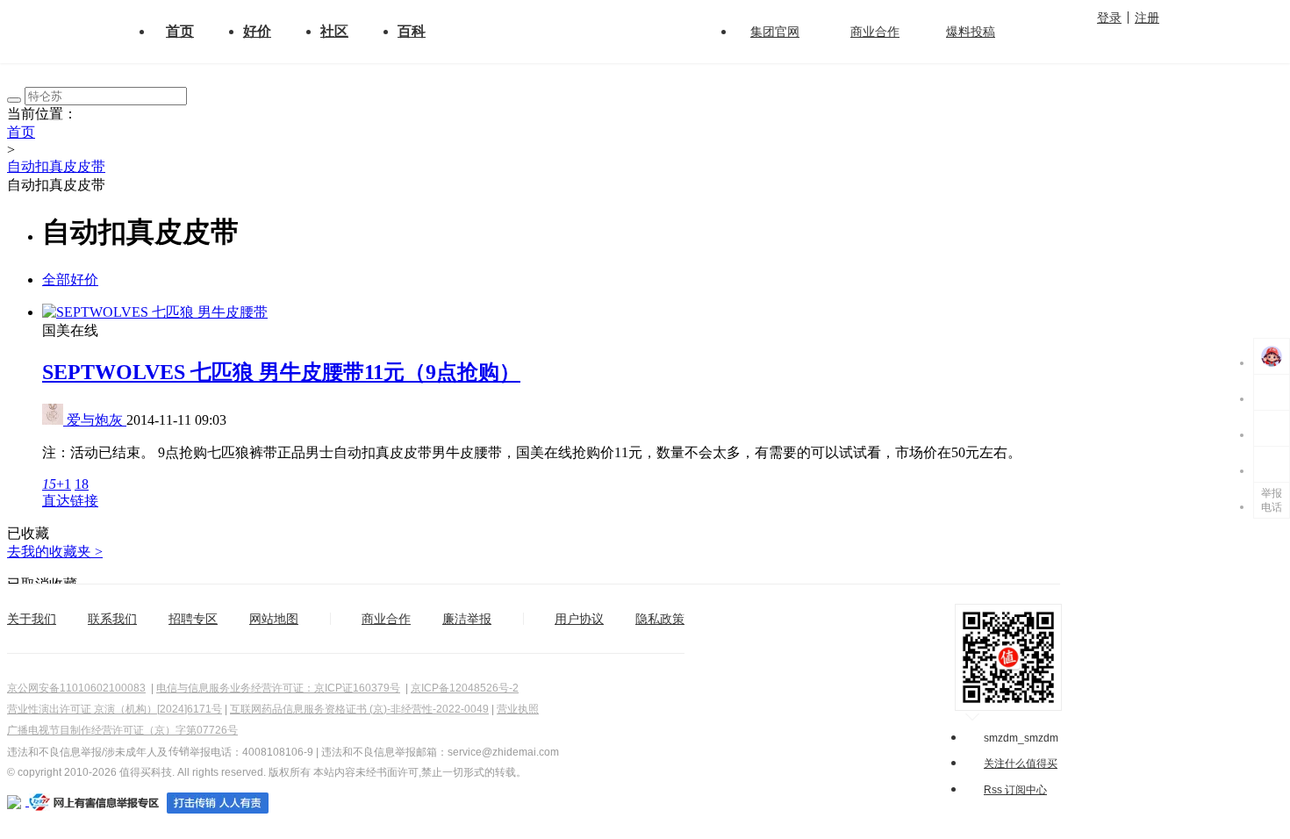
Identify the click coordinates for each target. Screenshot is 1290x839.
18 (82, 484)
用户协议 (579, 619)
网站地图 (273, 619)
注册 (1147, 18)
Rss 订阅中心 (1015, 790)
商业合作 (874, 32)
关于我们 (31, 619)
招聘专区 (193, 619)
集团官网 (774, 32)
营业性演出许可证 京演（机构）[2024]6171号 (114, 709)
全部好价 (70, 279)
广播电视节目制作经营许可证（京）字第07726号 (122, 730)
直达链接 (70, 500)
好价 (257, 31)
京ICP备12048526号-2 (465, 688)
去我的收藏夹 (55, 551)
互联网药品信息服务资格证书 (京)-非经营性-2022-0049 (359, 709)
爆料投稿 (970, 32)
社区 (334, 31)
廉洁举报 (466, 619)
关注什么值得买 (1020, 763)
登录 (1109, 18)
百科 (412, 31)
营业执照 (518, 709)
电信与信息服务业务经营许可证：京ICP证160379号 (278, 688)
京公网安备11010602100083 (76, 688)
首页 (180, 31)
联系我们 (112, 619)
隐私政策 (659, 619)
